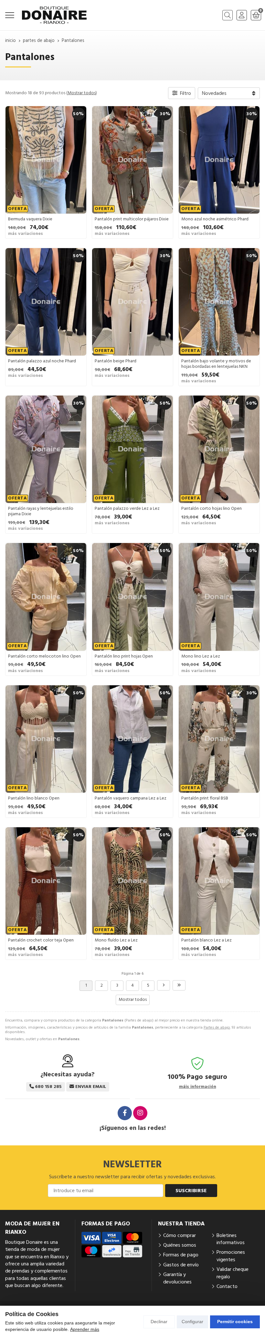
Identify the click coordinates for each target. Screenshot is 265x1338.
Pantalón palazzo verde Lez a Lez (127, 508)
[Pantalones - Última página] (179, 985)
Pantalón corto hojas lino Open (211, 508)
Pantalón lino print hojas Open (124, 656)
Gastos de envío (181, 1264)
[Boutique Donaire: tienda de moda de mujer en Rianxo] (54, 15)
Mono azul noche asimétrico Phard (215, 219)
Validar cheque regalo (233, 1273)
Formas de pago (180, 1254)
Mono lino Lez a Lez (200, 656)
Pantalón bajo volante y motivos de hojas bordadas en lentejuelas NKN (216, 364)
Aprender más (84, 1329)
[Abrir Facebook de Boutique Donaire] (124, 1113)
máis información (197, 1087)
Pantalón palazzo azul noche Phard (42, 361)
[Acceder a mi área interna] (242, 15)
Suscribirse (191, 1190)
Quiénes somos (179, 1245)
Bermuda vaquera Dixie (30, 219)
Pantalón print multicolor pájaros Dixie (132, 219)
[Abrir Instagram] (140, 1113)
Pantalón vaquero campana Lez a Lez (130, 798)
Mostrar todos (82, 93)
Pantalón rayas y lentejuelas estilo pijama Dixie (40, 511)
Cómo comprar (179, 1235)
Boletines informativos (231, 1239)
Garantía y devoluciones (177, 1278)
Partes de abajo (217, 1027)
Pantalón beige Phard (115, 361)
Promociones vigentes (231, 1256)
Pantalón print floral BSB (204, 798)
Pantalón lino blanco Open (33, 798)
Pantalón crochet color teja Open (41, 940)
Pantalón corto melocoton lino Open (44, 656)
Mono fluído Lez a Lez (116, 940)
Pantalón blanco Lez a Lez (206, 940)
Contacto (227, 1286)
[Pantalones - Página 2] (163, 985)
